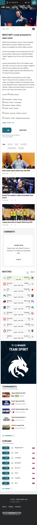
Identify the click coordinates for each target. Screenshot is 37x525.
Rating (11, 507)
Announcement (12, 148)
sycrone (10, 144)
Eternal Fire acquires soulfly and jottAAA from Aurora (17, 196)
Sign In (18, 259)
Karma (4, 507)
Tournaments (24, 7)
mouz (16, 144)
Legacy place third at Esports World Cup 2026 (17, 222)
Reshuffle (21, 148)
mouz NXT (23, 144)
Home (2, 7)
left (17, 56)
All (28, 272)
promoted (23, 77)
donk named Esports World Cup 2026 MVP (16, 171)
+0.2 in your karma (7, 136)
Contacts (18, 507)
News (8, 7)
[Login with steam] (34, 2)
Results (33, 272)
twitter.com (10, 122)
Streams (14, 7)
